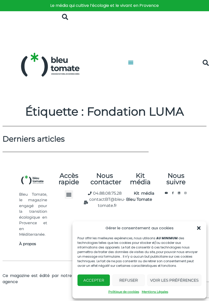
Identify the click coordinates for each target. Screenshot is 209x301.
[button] (198, 228)
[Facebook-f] (172, 192)
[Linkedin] (179, 192)
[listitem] (104, 6)
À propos (27, 243)
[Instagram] (185, 192)
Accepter (93, 280)
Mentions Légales (155, 292)
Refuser (128, 280)
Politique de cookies (123, 292)
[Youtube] (166, 192)
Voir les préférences (174, 280)
